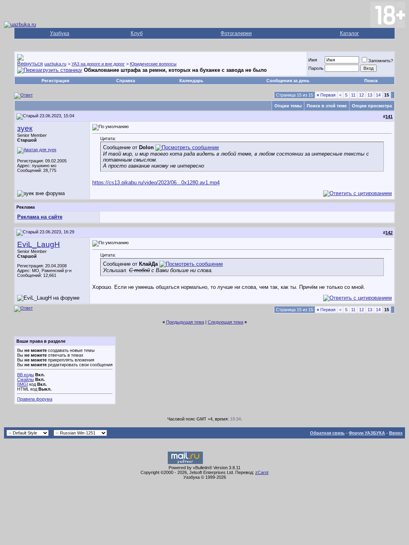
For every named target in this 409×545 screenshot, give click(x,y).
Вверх (396, 432)
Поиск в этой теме (327, 105)
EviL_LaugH (38, 244)
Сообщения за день (288, 80)
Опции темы (288, 105)
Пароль (316, 68)
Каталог (349, 33)
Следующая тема (225, 322)
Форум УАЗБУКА (367, 432)
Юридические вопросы (153, 63)
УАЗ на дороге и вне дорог (98, 63)
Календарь (191, 80)
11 (353, 95)
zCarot (261, 472)
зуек (24, 128)
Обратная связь (327, 432)
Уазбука (59, 33)
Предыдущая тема (185, 322)
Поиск (371, 80)
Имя (312, 59)
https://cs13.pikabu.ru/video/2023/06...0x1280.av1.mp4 (156, 183)
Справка (125, 80)
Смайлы (25, 379)
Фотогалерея (236, 33)
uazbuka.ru (55, 63)
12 (361, 95)
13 (369, 95)
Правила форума (34, 399)
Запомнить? (380, 60)
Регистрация (55, 80)
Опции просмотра (372, 105)
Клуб (137, 33)
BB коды (25, 374)
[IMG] (22, 384)
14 (378, 95)
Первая (326, 95)
